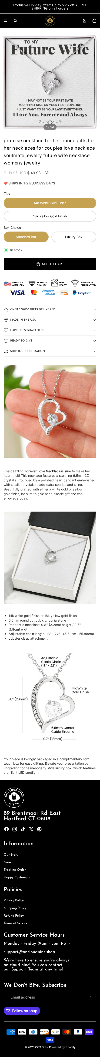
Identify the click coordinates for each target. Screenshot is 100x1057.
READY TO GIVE (21, 340)
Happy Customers (17, 877)
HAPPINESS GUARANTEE (27, 330)
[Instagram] (14, 829)
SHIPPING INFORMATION (27, 351)
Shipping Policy (15, 908)
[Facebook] (6, 829)
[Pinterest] (39, 829)
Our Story (11, 855)
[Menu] (5, 20)
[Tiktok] (23, 829)
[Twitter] (31, 829)
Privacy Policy (14, 900)
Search (8, 862)
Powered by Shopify (62, 1047)
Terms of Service (15, 923)
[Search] (15, 21)
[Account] (84, 21)
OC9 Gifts (41, 1047)
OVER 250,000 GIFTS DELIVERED (32, 309)
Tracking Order (15, 870)
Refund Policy (14, 916)
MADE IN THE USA (23, 320)
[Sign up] (89, 997)
